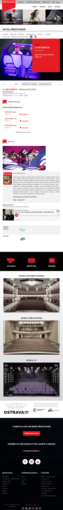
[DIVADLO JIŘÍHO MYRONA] (31, 337)
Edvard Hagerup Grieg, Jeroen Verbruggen (32, 23)
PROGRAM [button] (20, 2)
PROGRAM (5, 34)
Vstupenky (25, 114)
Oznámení (44, 493)
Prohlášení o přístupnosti (48, 496)
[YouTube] (26, 508)
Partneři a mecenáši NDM (48, 488)
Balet (23, 481)
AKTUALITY (40, 34)
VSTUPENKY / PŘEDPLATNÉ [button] (33, 2)
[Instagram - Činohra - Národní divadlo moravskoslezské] (35, 37)
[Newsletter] (37, 508)
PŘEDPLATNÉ (31, 266)
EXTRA (4, 486)
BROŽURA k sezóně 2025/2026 (19, 36)
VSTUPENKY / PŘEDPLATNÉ (10, 479)
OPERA (34, 7)
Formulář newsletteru (31, 451)
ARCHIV (4, 491)
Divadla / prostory (46, 481)
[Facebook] (23, 508)
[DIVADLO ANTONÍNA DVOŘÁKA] (31, 295)
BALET (50, 7)
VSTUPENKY (11, 266)
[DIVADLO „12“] (31, 380)
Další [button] (53, 2)
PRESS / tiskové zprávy (48, 476)
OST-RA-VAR (6, 36)
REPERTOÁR (13, 34)
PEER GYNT (27, 22)
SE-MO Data (35, 504)
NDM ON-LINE (6, 481)
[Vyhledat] (33, 508)
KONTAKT (5, 493)
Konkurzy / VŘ (45, 479)
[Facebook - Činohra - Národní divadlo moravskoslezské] (31, 37)
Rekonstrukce (45, 486)
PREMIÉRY (21, 34)
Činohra (24, 479)
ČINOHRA (42, 7)
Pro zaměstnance (46, 491)
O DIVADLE (5, 483)
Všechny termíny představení (23, 132)
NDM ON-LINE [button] (46, 2)
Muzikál (24, 483)
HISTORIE (48, 34)
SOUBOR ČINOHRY (31, 34)
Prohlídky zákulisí (46, 483)
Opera (23, 476)
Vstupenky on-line (31, 433)
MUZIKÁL (57, 7)
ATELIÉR (4, 488)
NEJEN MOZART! (5, 23)
